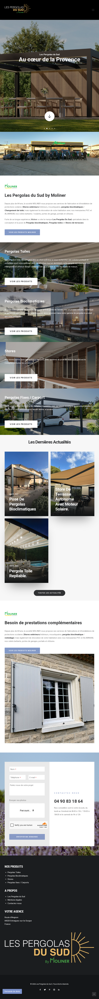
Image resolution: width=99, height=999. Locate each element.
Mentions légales (15, 900)
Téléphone (15, 777)
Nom (13, 769)
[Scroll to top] (94, 994)
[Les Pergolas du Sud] (18, 9)
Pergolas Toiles (14, 872)
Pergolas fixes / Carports (18, 882)
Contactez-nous (15, 903)
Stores (10, 879)
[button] (93, 10)
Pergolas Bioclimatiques (18, 876)
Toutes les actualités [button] (49, 593)
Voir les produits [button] (21, 281)
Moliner (34, 219)
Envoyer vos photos (17, 800)
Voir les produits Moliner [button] (22, 232)
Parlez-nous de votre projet (21, 785)
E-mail (33, 777)
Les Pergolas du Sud (16, 896)
